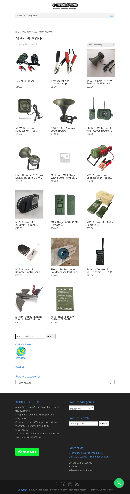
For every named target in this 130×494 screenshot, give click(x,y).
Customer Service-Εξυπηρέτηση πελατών (37, 422)
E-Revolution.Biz (38, 489)
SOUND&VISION (30, 32)
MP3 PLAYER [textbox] (64, 383)
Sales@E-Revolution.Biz (81, 470)
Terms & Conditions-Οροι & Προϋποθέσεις (37, 433)
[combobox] (65, 382)
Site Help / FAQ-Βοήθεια (28, 437)
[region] (41, 469)
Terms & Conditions (101, 489)
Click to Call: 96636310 (80, 462)
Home (18, 32)
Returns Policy (78, 489)
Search (50, 336)
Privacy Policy (58, 489)
